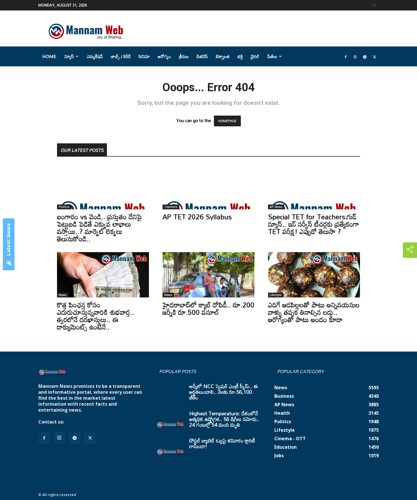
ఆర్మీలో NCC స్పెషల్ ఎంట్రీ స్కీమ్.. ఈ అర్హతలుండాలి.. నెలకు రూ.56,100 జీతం (223, 392)
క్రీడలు (184, 56)
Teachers (171, 207)
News (63, 295)
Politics (64, 207)
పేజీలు (272, 56)
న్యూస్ (69, 56)
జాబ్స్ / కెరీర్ (121, 56)
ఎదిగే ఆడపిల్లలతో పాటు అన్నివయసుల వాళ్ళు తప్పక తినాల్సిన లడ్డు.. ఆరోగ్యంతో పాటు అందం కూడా (314, 312)
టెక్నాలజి (222, 56)
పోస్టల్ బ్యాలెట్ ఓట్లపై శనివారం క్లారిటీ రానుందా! (222, 443)
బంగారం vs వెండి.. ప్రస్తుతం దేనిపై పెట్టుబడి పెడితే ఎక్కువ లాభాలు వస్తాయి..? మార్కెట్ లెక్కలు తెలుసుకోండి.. (99, 227)
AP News (276, 207)
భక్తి (240, 56)
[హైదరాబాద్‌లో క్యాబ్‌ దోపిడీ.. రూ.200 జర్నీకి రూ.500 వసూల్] (208, 274)
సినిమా (144, 56)
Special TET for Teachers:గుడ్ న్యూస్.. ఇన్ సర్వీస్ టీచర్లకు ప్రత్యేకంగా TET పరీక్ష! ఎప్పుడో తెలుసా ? (313, 224)
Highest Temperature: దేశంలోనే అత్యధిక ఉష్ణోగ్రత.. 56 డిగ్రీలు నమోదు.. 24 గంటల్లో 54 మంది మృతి (224, 419)
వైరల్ (255, 56)
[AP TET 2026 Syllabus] (208, 186)
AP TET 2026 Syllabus (197, 216)
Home (49, 56)
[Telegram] (365, 56)
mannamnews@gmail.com (95, 422)
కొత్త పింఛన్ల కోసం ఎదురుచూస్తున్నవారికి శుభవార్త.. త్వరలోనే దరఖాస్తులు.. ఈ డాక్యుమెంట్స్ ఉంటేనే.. (95, 315)
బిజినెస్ (202, 56)
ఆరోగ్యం (164, 56)
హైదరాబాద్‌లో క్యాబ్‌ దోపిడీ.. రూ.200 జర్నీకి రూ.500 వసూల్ (208, 308)
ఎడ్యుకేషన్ (95, 56)
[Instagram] (355, 56)
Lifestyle (275, 295)
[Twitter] (374, 56)
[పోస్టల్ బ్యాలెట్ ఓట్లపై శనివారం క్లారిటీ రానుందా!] (170, 448)
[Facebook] (345, 56)
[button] (374, 5)
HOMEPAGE (227, 121)
